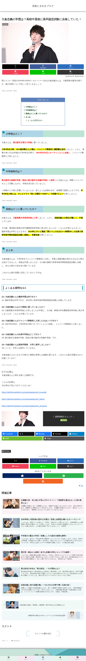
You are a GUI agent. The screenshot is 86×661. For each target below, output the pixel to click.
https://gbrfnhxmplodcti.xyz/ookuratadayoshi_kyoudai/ (24, 392)
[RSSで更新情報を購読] (43, 481)
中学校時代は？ (31, 110)
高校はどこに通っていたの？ (36, 113)
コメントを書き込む (43, 633)
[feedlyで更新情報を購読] (63, 475)
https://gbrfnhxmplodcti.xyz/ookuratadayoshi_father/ (23, 399)
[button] (70, 72)
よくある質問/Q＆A (35, 120)
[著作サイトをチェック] (22, 475)
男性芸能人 (7, 451)
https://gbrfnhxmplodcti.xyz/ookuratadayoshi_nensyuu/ (24, 406)
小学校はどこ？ (31, 107)
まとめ (28, 117)
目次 (40, 100)
